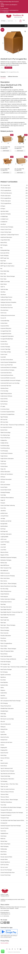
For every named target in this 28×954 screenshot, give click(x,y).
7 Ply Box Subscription (6, 200)
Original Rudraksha (5, 594)
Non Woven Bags (4, 588)
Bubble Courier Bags (5, 281)
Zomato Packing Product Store (8, 872)
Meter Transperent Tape (6, 568)
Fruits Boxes (3, 463)
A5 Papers (3, 208)
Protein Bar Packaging (6, 661)
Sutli (2, 760)
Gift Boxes (3, 476)
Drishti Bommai (4, 401)
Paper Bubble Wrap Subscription (8, 614)
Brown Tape (3, 273)
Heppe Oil (3, 500)
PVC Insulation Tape (5, 664)
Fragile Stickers (4, 456)
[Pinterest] (18, 949)
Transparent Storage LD (6, 815)
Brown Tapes (3, 279)
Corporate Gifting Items (6, 328)
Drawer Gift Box (4, 398)
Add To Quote (8, 67)
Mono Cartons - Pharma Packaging (8, 583)
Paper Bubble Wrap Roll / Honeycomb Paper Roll (11, 612)
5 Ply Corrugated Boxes (11, 72)
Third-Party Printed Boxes (6, 802)
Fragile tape (3, 461)
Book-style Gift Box (5, 253)
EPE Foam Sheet (4, 422)
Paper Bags (3, 604)
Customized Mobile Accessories (8, 378)
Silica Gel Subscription (6, 724)
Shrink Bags (3, 713)
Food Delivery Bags (5, 445)
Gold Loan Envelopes (5, 484)
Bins (2, 247)
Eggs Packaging (4, 417)
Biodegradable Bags (5, 250)
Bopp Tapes (3, 260)
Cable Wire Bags (4, 289)
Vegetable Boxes (4, 833)
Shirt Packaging (4, 703)
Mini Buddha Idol (4, 570)
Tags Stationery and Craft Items (8, 773)
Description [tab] (3, 76)
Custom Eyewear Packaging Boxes (8, 362)
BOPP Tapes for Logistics (6, 263)
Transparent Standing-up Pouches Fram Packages (12, 812)
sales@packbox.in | (6, 10)
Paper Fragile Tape (5, 620)
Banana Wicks (4, 242)
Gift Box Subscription (5, 471)
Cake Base (3, 292)
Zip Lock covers (4, 867)
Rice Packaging (4, 672)
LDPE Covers (3, 539)
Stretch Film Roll (4, 752)
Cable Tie (3, 286)
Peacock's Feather (5, 627)
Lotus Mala (3, 544)
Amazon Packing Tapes (6, 232)
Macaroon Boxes (4, 552)
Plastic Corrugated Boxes (6, 643)
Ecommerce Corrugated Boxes (7, 414)
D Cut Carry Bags (4, 390)
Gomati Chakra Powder (6, 489)
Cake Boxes (3, 294)
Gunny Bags (3, 495)
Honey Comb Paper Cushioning (8, 505)
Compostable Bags (5, 320)
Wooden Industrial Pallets (6, 857)
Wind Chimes (4, 851)
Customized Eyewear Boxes (7, 375)
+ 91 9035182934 (5, 11)
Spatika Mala (3, 734)
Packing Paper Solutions (6, 601)
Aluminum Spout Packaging (7, 227)
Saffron (2, 687)
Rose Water (3, 679)
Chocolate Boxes (4, 310)
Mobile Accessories (5, 573)
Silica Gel (3, 721)
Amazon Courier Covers (6, 229)
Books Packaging (4, 255)
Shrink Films (3, 716)
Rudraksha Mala (4, 685)
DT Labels (3, 406)
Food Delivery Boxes (5, 448)
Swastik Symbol (4, 763)
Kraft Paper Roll (4, 531)
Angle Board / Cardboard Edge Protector (10, 234)
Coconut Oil (3, 318)
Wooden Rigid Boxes (5, 862)
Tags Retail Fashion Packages (7, 771)
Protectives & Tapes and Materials (8, 659)
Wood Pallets (4, 854)
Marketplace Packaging (6, 560)
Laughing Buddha (4, 536)
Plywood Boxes (4, 653)
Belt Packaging (4, 245)
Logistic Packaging (5, 541)
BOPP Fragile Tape (5, 258)
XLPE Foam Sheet (5, 864)
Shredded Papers (4, 711)
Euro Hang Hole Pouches (6, 427)
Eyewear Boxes (4, 430)
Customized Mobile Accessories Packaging (10, 380)
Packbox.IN (18, 15)
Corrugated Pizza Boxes (6, 333)
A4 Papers (3, 206)
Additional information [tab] (13, 76)
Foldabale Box (4, 440)
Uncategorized (4, 823)
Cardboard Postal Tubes (6, 299)
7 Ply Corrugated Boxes (6, 203)
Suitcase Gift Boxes (5, 758)
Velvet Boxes (3, 836)
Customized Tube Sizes (6, 385)
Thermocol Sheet (4, 794)
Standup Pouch (4, 739)
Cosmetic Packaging (5, 346)
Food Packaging (4, 450)
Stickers (2, 745)
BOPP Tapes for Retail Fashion (7, 266)
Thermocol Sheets (5, 797)
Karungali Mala (4, 523)
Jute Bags (3, 518)
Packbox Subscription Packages (8, 599)
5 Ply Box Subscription (6, 195)
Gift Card (3, 482)
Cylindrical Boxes (4, 388)
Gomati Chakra (4, 487)
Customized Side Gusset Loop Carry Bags (10, 383)
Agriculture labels (4, 211)
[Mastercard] (2, 922)
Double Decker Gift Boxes (6, 396)
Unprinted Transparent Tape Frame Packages (11, 825)
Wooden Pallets (4, 859)
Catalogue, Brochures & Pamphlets (8, 302)
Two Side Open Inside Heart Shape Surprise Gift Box (12, 820)
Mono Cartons (4, 581)
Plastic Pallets (4, 646)
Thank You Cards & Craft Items (8, 789)
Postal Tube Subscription (6, 656)
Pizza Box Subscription (6, 635)
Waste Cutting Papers (5, 843)
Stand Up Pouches (5, 737)
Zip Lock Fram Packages (6, 869)
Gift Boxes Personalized (6, 479)
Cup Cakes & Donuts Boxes (7, 359)
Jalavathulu (3, 510)
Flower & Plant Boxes (5, 437)
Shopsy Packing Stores (6, 706)
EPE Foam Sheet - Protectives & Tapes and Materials (12, 424)
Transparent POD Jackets (6, 810)
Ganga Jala (3, 469)
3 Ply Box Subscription (6, 187)
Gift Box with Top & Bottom (7, 474)
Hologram (3, 502)
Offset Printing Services (6, 591)
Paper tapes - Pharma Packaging (8, 625)
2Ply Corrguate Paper (5, 185)
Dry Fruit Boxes (4, 404)
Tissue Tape (3, 804)
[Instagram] (7, 949)
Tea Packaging (4, 781)
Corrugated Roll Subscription (7, 336)
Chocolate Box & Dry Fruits (7, 307)
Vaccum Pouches (4, 828)
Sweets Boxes (4, 765)
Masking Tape (4, 562)
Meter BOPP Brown (5, 565)
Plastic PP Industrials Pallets (7, 651)
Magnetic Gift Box (5, 555)
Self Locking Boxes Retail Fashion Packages (11, 700)
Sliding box (3, 726)
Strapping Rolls (4, 750)
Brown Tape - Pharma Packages (8, 276)
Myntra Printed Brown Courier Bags (8, 586)
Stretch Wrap (3, 755)
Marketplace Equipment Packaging (8, 557)
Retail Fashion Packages (6, 669)
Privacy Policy (5, 941)
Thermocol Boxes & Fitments (7, 791)
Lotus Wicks (3, 549)
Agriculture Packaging (5, 213)
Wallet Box (3, 838)
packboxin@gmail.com (14, 10)
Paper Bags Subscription (6, 607)
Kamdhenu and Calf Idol (6, 521)
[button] (25, 31)
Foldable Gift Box (4, 443)
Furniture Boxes (4, 466)
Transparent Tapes (5, 817)
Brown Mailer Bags (5, 271)
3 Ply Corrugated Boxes (6, 190)
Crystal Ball (3, 357)
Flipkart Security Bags (5, 432)
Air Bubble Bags (4, 216)
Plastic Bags (3, 640)
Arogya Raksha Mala (5, 240)
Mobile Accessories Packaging (8, 575)
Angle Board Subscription (6, 237)
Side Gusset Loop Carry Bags (7, 719)
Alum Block (3, 224)
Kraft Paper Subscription (6, 534)
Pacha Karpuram (4, 596)
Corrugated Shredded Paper (7, 338)
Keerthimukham (4, 526)
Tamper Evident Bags (5, 776)
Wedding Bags (4, 849)
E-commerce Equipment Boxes (8, 411)
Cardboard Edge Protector (6, 297)
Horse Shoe (3, 508)
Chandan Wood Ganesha (6, 305)
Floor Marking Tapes (5, 435)
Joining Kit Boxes (4, 515)
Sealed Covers (4, 698)
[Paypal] (8, 922)
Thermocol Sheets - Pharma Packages (9, 799)
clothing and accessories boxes (8, 315)
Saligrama (3, 690)
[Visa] (5, 922)
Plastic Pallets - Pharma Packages (8, 648)
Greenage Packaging (5, 492)
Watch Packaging (4, 846)
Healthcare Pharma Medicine (7, 497)
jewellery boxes (4, 513)
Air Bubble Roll (4, 221)
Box (18, 72)
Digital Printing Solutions (6, 393)
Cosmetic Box (4, 341)
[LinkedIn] (10, 949)
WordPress (18, 952)
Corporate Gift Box (5, 325)
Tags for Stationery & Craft (7, 768)
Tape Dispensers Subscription (7, 778)
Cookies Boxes (4, 323)
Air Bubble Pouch (4, 219)
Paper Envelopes (4, 617)
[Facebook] (12, 949)
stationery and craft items (6, 742)
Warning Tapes (4, 841)
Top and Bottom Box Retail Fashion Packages (11, 807)
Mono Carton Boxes (5, 578)
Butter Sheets (4, 284)
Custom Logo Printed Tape (7, 364)
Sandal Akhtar (4, 692)
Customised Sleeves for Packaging (8, 367)
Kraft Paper (3, 529)
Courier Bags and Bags (6, 351)
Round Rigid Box (4, 682)
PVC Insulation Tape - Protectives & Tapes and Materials (13, 666)
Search (15, 21)
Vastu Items (3, 830)
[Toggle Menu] (26, 25)
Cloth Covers (3, 312)
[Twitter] (15, 949)
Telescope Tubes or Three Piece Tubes (9, 784)
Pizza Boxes (3, 638)
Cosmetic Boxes (4, 344)
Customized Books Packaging (7, 370)
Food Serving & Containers (7, 453)
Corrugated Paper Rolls (6, 331)
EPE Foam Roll (4, 419)
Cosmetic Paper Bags (5, 349)
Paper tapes (3, 622)
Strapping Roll (4, 747)
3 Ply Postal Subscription (6, 193)
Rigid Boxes (3, 677)
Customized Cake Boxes (6, 372)
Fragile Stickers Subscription (7, 458)
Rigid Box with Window (6, 674)
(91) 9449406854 (5, 8)
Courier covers (4, 354)
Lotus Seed (3, 547)
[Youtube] (20, 949)
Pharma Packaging (5, 630)
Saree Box (3, 695)
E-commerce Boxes (5, 409)
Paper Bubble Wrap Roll (6, 609)
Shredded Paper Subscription (7, 708)
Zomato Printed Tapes (6, 875)
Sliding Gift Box (4, 729)
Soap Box (3, 732)
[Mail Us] (18, 10)
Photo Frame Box (4, 633)
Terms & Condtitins (4, 943)
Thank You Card (4, 786)
